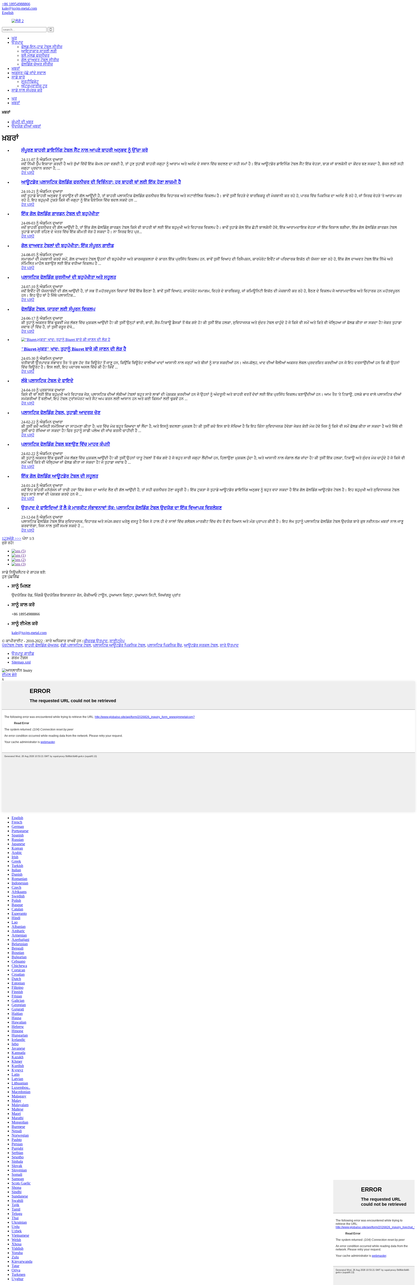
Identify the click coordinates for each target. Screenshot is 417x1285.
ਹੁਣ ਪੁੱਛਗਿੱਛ (10, 577)
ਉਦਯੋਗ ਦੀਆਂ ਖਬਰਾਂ (26, 126)
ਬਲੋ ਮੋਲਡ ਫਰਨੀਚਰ (35, 55)
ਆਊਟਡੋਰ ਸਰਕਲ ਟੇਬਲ (201, 645)
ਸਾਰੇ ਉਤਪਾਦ (229, 645)
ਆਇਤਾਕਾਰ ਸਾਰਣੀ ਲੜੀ (39, 51)
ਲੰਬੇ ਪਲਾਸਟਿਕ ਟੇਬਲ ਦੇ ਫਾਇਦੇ (47, 380)
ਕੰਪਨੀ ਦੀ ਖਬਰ (22, 122)
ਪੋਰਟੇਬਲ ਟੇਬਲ (12, 645)
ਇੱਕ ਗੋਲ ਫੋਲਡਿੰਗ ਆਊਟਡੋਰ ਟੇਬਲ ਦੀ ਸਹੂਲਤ (59, 476)
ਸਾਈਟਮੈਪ (117, 641)
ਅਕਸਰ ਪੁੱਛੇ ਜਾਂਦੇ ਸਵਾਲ (29, 73)
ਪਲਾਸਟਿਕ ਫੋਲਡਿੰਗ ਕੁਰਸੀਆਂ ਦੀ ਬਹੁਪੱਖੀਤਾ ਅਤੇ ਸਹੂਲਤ (68, 277)
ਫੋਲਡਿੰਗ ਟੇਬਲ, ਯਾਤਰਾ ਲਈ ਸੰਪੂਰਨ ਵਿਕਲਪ (58, 309)
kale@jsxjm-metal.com (29, 633)
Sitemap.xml (21, 662)
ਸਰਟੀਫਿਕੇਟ (30, 81)
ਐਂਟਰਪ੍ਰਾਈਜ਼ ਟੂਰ (34, 86)
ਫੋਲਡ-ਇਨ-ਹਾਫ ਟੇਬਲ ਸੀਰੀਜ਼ (41, 47)
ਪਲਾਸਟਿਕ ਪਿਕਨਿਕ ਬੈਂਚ (164, 645)
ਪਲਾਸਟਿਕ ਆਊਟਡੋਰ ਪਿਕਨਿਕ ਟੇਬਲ (119, 645)
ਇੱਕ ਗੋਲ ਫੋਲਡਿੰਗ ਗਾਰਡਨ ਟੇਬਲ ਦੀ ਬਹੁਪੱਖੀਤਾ (60, 213)
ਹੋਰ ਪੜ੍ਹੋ (27, 173)
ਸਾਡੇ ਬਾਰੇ (18, 77)
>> (19, 538)
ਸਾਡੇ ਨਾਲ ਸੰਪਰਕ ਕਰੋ (27, 90)
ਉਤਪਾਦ (17, 42)
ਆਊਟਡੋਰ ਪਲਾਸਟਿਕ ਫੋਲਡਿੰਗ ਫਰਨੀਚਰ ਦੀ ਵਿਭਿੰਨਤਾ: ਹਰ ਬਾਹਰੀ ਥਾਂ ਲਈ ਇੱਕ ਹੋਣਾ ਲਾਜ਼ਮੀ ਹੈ (101, 182)
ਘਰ (14, 38)
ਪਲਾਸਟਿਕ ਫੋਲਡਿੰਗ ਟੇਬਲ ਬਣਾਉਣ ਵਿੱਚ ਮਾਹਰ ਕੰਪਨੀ (65, 444)
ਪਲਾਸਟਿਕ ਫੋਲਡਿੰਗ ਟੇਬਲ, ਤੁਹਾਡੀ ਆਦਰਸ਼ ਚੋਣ (60, 412)
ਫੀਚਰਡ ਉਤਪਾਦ (96, 641)
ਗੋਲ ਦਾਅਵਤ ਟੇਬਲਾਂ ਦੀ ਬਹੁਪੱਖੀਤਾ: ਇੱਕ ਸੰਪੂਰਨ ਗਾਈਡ (67, 245)
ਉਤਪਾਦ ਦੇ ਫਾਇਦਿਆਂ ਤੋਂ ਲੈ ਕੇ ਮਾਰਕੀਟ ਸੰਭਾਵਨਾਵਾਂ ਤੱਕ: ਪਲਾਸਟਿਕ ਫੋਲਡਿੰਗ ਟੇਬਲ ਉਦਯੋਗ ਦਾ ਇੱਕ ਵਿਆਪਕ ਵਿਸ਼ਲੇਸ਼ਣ (121, 507)
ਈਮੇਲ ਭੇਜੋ (9, 675)
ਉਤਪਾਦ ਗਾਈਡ (23, 653)
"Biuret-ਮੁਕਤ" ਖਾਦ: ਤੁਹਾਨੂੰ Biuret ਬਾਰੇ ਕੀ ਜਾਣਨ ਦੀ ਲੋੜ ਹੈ (73, 349)
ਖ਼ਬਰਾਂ (16, 68)
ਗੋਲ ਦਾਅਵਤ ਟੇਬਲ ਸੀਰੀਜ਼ (40, 60)
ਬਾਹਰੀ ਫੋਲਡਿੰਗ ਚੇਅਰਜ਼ (41, 645)
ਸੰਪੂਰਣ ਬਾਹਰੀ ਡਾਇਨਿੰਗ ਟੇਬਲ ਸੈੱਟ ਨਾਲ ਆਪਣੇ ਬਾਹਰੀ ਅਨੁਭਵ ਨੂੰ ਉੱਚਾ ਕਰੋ (84, 150)
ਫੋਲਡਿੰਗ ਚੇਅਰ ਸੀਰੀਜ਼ (37, 64)
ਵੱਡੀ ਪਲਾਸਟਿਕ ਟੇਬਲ (75, 645)
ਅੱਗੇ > (12, 538)
